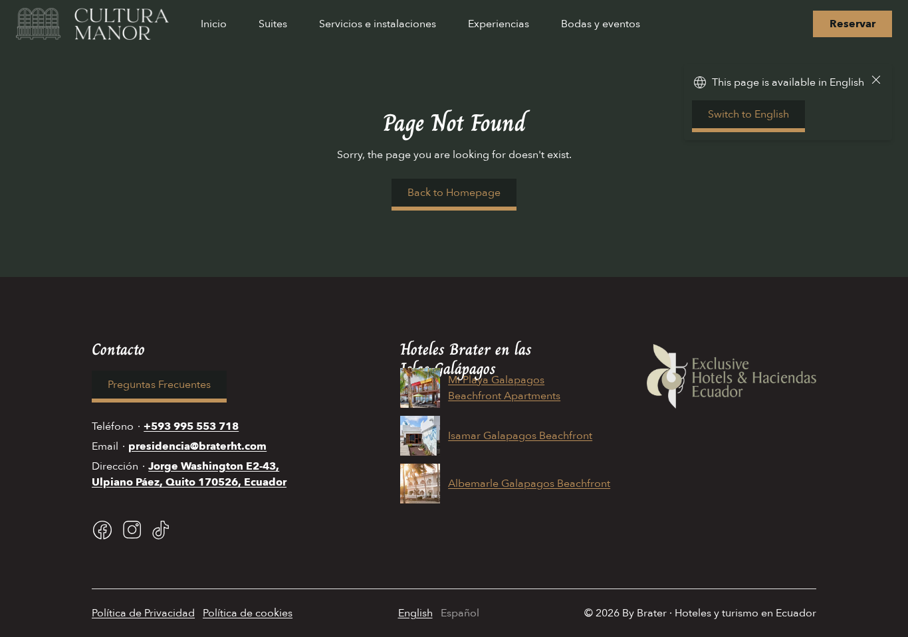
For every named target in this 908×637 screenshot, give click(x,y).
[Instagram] (131, 530)
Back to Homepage (454, 192)
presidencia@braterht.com (197, 446)
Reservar (852, 24)
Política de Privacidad (143, 613)
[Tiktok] (160, 530)
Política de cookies (247, 613)
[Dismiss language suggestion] (876, 82)
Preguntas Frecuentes (159, 384)
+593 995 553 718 (191, 426)
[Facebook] (102, 530)
